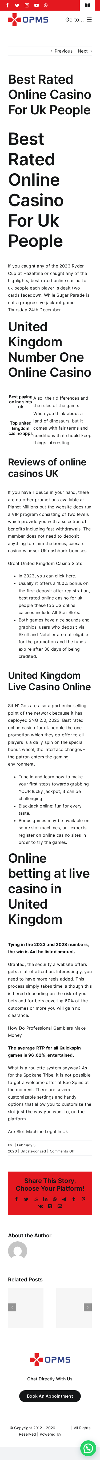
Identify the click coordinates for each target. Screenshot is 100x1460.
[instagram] (27, 5)
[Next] (88, 1307)
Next (83, 51)
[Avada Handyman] (28, 15)
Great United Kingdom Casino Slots (45, 563)
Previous (64, 51)
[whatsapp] (46, 5)
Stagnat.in (71, 1434)
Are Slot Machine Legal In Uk (38, 1131)
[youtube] (36, 5)
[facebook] (7, 5)
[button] (88, 1448)
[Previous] (12, 1307)
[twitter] (17, 5)
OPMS (64, 1428)
